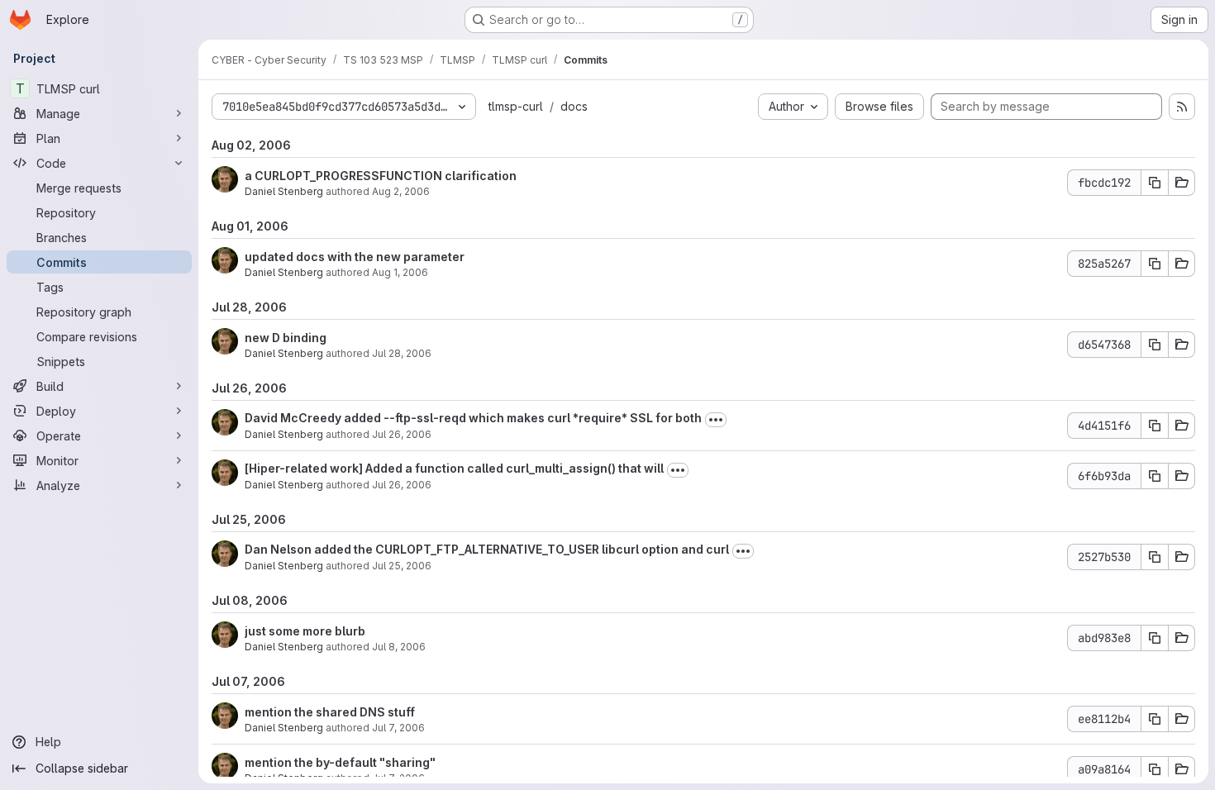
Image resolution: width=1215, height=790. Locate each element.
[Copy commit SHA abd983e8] (1154, 638)
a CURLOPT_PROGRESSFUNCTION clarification (381, 176)
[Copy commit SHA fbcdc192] (1154, 182)
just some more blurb (305, 631)
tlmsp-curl (515, 106)
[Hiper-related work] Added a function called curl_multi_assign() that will (454, 468)
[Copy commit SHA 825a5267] (1154, 263)
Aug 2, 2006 (401, 191)
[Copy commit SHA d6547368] (1154, 344)
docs (574, 106)
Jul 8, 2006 (399, 646)
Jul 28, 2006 (401, 353)
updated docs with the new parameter (355, 257)
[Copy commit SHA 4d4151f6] (1154, 425)
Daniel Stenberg (284, 191)
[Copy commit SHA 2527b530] (1154, 557)
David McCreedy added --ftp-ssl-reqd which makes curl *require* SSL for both (473, 418)
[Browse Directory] (1182, 182)
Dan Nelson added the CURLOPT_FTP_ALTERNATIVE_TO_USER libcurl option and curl (487, 549)
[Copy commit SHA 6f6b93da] (1154, 476)
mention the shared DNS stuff (330, 712)
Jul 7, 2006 (398, 727)
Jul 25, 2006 (401, 565)
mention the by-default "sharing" (340, 762)
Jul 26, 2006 (401, 434)
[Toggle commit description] (716, 419)
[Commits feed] (1182, 106)
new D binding (285, 338)
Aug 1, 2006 (400, 272)
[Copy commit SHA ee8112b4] (1154, 719)
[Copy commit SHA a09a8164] (1154, 769)
